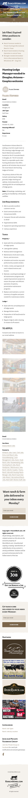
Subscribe (14, 517)
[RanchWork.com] (14, 781)
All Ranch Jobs (7, 452)
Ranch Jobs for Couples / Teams (12, 470)
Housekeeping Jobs (16, 462)
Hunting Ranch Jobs (8, 465)
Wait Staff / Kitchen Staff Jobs (16, 480)
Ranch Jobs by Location (10, 731)
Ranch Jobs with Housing (10, 472)
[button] (14, 20)
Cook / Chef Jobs (17, 452)
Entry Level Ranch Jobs (9, 455)
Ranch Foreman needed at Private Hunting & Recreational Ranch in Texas (14, 45)
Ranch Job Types (7, 729)
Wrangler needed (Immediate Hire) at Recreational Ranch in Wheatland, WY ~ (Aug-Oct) (13, 58)
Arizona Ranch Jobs (8, 446)
